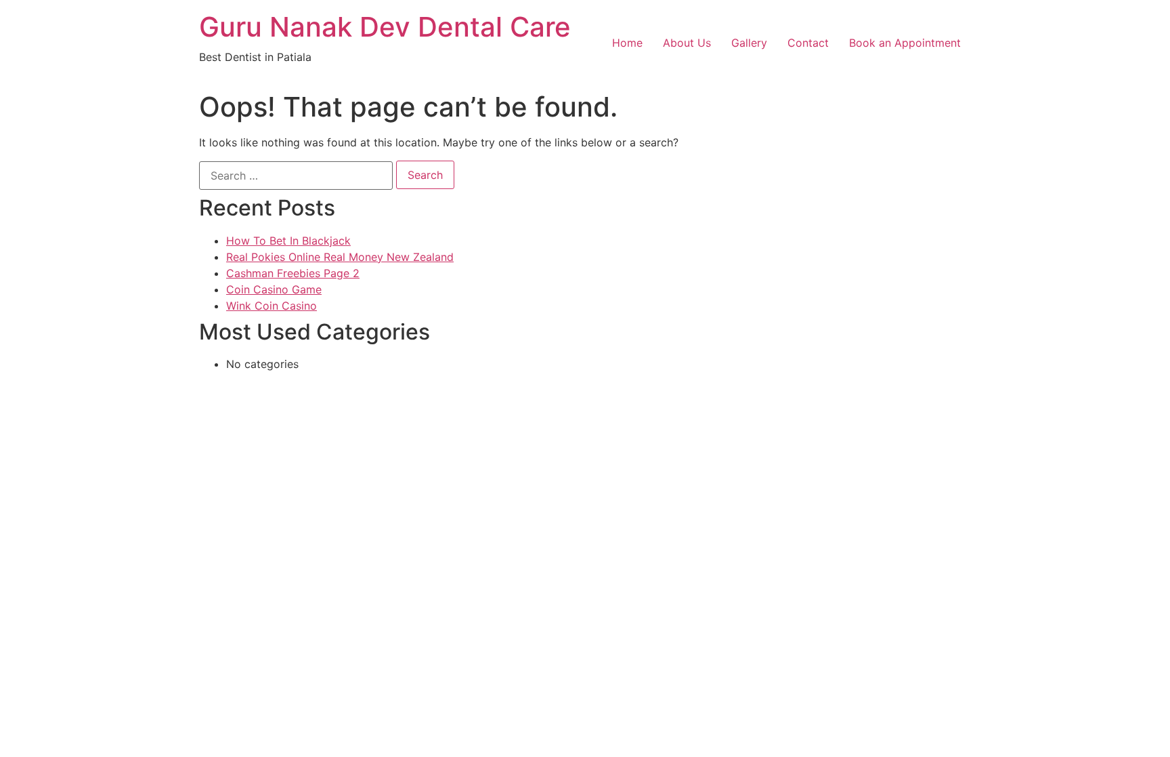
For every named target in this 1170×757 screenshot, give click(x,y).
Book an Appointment (905, 42)
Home (627, 42)
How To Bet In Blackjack (288, 240)
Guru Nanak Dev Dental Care (385, 26)
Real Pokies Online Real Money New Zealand (340, 257)
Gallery (749, 42)
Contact (808, 42)
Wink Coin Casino (271, 305)
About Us (687, 42)
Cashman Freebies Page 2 (293, 273)
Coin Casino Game (274, 289)
